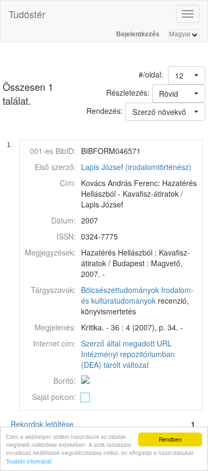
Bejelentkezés (137, 34)
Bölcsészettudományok (120, 289)
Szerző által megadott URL (126, 343)
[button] (186, 75)
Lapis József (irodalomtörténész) (136, 166)
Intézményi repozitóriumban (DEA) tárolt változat (128, 359)
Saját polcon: (54, 396)
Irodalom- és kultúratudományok (137, 295)
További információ (29, 461)
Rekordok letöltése (42, 424)
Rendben (170, 439)
